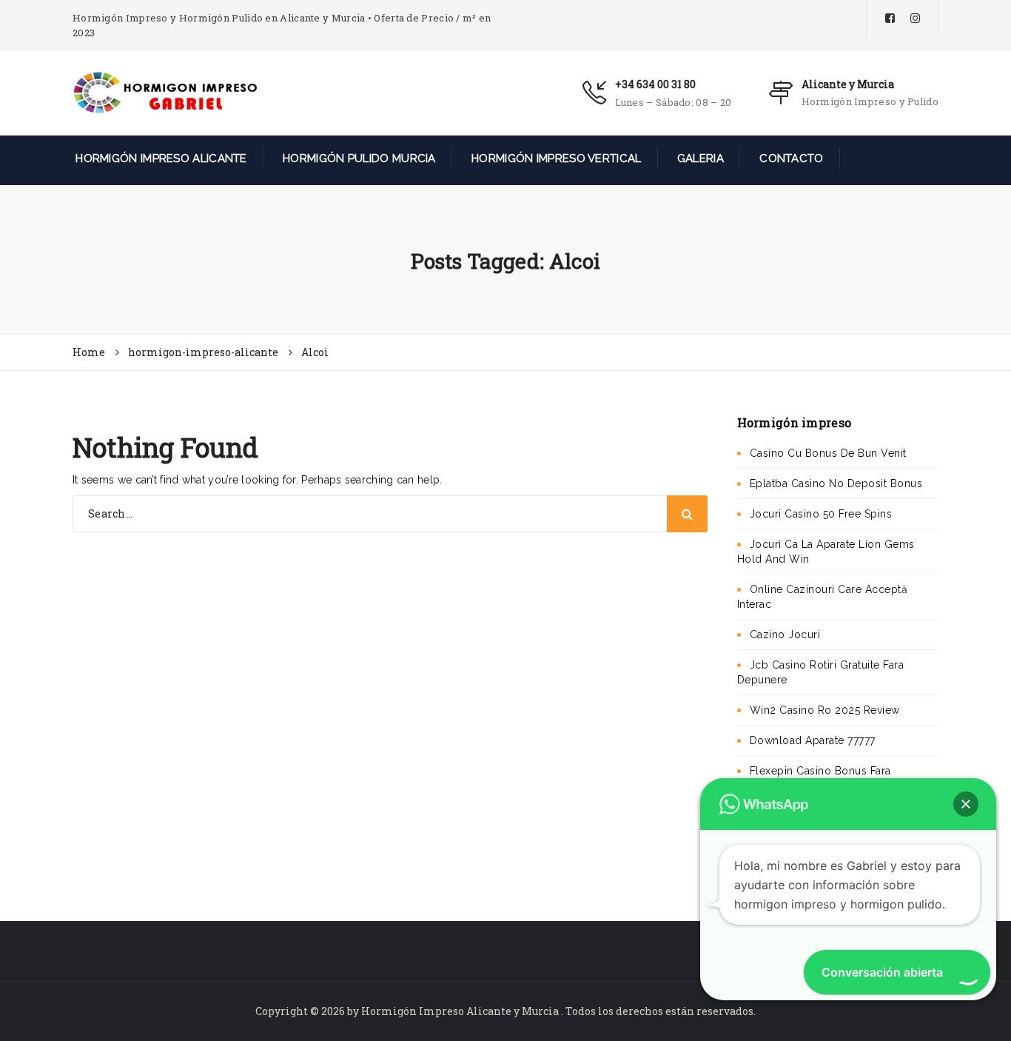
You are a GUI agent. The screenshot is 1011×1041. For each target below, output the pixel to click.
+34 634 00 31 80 (655, 84)
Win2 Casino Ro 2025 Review (825, 710)
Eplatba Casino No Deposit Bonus (836, 483)
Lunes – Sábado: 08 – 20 (673, 102)
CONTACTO (790, 158)
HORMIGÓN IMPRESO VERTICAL (555, 158)
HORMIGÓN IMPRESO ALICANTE (160, 158)
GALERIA (699, 158)
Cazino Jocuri (785, 634)
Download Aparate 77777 (813, 740)
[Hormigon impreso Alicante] (165, 91)
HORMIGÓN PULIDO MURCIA (358, 158)
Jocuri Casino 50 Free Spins (821, 514)
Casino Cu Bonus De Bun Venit (828, 453)
